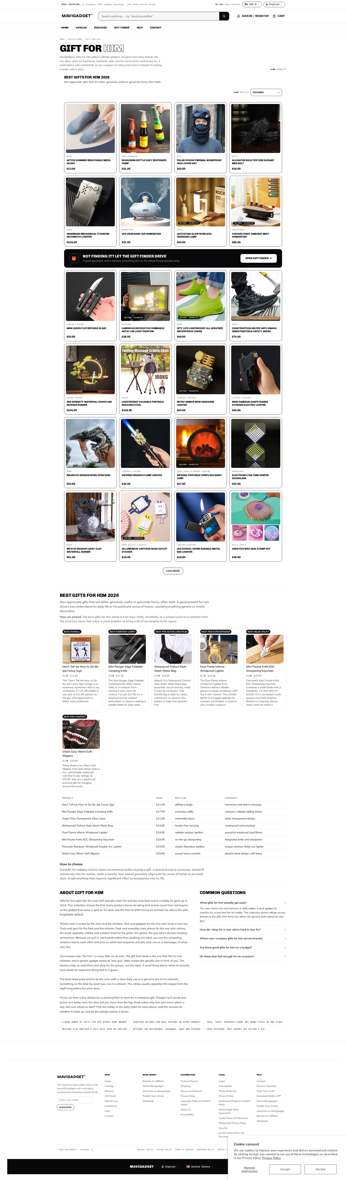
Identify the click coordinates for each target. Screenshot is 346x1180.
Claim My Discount (173, 608)
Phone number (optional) (140, 562)
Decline (321, 1169)
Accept (285, 1169)
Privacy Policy (271, 1158)
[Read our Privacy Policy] (221, 589)
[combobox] (132, 571)
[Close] (223, 521)
